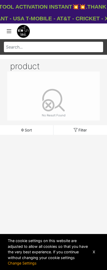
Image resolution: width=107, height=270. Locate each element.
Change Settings (22, 263)
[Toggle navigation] (9, 31)
